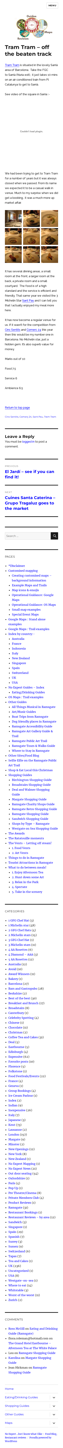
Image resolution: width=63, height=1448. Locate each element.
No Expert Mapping (22, 1163)
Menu (52, 5)
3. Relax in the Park (25, 882)
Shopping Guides (20, 775)
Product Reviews (19, 1202)
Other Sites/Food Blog (23, 755)
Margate (14, 1139)
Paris (11, 1183)
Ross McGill (16, 1328)
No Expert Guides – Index (26, 687)
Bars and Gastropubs (22, 988)
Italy (15, 653)
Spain (16, 668)
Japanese (14, 1120)
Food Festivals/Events (23, 1076)
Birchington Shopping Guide (32, 780)
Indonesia (19, 648)
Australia (18, 639)
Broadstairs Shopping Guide (31, 784)
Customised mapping (23, 570)
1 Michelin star (18, 925)
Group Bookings (19, 1090)
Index (12, 1100)
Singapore (19, 663)
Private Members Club (23, 1198)
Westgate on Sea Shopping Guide (35, 828)
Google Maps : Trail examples (28, 629)
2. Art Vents (20, 853)
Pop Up (13, 1188)
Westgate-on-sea (20, 1280)
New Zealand (21, 658)
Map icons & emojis (25, 590)
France (16, 643)
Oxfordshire (16, 1178)
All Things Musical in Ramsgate (33, 707)
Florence (14, 1066)
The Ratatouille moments (26, 838)
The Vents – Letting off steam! (30, 843)
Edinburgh (15, 1052)
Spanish (14, 1236)
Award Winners (19, 974)
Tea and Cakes (18, 1261)
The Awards (16, 833)
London (13, 1134)
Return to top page (17, 407)
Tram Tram (12, 65)
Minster (13, 1144)
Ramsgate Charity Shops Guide (33, 804)
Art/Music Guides (24, 711)
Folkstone (15, 1071)
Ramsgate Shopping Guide (30, 814)
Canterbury (16, 1013)
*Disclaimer (16, 566)
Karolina (14, 1358)
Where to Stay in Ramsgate (31, 750)
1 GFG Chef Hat (18, 920)
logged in (28, 441)
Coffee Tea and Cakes (23, 1037)
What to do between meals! (27, 867)
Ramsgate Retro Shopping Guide (34, 809)
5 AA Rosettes (17, 959)
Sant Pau (28, 300)
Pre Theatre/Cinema (22, 1193)
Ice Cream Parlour (20, 1095)
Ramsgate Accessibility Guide (32, 726)
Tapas (12, 1256)
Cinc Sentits (12, 329)
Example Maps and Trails (29, 585)
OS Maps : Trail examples (25, 697)
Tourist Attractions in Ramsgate (30, 862)
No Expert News (19, 1168)
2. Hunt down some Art (28, 877)
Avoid (12, 969)
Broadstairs (16, 1008)
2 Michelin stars (19, 935)
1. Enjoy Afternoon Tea (27, 872)
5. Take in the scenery (27, 892)
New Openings (18, 1149)
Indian (13, 1105)
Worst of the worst (21, 1295)
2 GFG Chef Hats (19, 930)
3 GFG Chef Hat (18, 940)
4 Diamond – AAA (20, 954)
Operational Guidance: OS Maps (34, 604)
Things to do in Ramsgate (26, 857)
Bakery (13, 979)
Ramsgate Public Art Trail (29, 741)
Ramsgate (15, 1207)
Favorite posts (18, 1061)
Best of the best (19, 998)
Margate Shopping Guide (29, 799)
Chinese (13, 1022)
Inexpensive (16, 1110)
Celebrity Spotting (21, 1017)
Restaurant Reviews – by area (28, 1217)
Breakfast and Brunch (23, 1003)
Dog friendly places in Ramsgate (34, 721)
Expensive (15, 1056)
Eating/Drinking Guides (28, 692)
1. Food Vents (21, 848)
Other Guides (17, 702)
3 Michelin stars (19, 945)
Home (9, 1388)
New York (15, 1154)
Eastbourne (16, 1047)
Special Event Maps (25, 614)
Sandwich (15, 1222)
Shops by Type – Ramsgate (31, 823)
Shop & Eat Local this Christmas (30, 770)
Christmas (15, 1032)
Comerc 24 (34, 329)
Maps (8, 1423)
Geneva (13, 1086)
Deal (11, 1042)
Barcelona (15, 983)
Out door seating (20, 1173)
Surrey (13, 1241)
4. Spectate (19, 887)
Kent (11, 1125)
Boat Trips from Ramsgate (30, 716)
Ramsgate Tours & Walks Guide (33, 746)
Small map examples (26, 609)
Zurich (12, 1300)
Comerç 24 (25, 416)
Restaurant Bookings (23, 1212)
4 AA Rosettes (17, 949)
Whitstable (16, 1290)
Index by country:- (21, 634)
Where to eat (17, 1285)
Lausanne (15, 1129)
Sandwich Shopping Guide (30, 819)
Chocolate (15, 1027)
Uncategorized (18, 1270)
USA (15, 682)
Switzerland (20, 673)
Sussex (13, 1246)
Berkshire (15, 993)
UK (14, 677)
